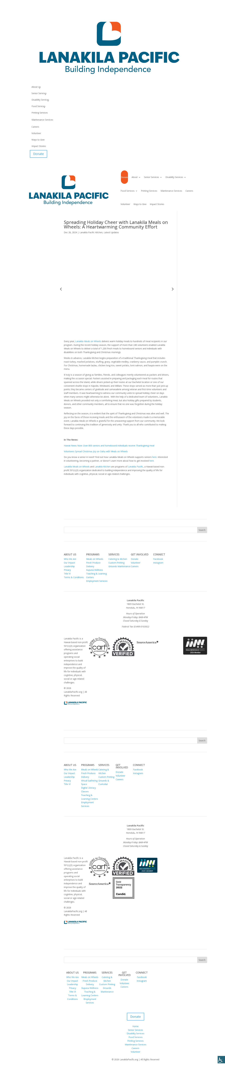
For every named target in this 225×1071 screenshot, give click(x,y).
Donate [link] (38, 154)
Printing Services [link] (40, 113)
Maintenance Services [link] (42, 119)
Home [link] (135, 1026)
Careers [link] (35, 127)
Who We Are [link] (70, 559)
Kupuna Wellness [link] (94, 569)
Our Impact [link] (69, 562)
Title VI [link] (67, 573)
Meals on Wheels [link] (94, 559)
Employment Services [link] (96, 580)
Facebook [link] (158, 559)
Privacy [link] (67, 569)
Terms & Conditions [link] (74, 577)
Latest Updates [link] (111, 232)
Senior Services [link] (39, 93)
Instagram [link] (158, 562)
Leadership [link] (69, 566)
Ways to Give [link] (38, 140)
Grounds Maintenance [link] (119, 566)
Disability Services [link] (40, 100)
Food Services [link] (38, 106)
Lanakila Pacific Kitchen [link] (91, 232)
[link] (221, 1059)
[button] (61, 289)
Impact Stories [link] (39, 146)
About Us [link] (36, 87)
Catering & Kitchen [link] (118, 559)
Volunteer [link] (36, 133)
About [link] (135, 177)
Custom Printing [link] (116, 562)
